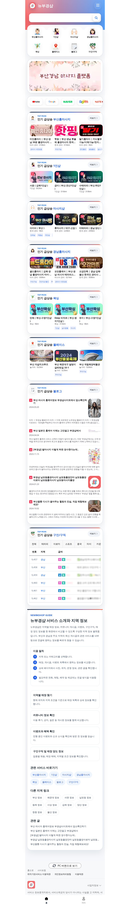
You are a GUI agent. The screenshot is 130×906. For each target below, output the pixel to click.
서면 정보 (69, 797)
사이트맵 (42, 870)
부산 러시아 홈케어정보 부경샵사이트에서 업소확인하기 (58, 826)
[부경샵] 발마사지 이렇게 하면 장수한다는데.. (53, 835)
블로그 (60, 781)
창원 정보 (37, 812)
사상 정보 (52, 804)
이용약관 (79, 874)
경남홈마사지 (83, 774)
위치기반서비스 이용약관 (39, 874)
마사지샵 (66, 774)
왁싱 (34, 781)
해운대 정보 (53, 797)
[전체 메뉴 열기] (98, 5)
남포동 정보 (85, 797)
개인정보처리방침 (63, 874)
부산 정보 (37, 797)
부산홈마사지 (39, 774)
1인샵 (54, 774)
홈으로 (30, 870)
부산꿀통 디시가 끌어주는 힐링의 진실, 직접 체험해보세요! (59, 844)
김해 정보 (67, 804)
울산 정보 (52, 812)
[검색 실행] (96, 17)
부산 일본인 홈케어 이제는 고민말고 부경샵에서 (54, 830)
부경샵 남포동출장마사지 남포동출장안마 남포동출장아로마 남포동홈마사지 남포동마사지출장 (65, 839)
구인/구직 (73, 781)
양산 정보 (82, 804)
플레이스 (46, 781)
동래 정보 (37, 804)
